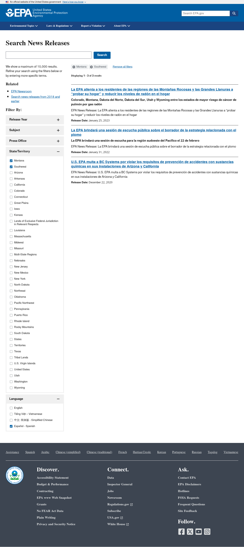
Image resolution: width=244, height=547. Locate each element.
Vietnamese (231, 452)
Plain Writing (46, 517)
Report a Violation (91, 26)
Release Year (18, 119)
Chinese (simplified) (68, 452)
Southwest (99, 67)
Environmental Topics (22, 26)
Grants (41, 504)
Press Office (17, 141)
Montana (81, 67)
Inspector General (119, 484)
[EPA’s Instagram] (207, 531)
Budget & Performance (53, 484)
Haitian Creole (142, 452)
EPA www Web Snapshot (54, 498)
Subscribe (114, 511)
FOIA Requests (188, 498)
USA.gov (113, 517)
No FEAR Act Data (50, 511)
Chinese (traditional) (99, 452)
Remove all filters (122, 67)
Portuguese (179, 452)
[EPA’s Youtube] (198, 531)
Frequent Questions (191, 504)
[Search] (234, 13)
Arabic (45, 452)
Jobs (110, 491)
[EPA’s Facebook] (181, 531)
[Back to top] (234, 537)
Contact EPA (187, 478)
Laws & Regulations (57, 26)
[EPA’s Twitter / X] (190, 531)
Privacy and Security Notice (56, 524)
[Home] (36, 13)
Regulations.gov (118, 504)
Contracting (45, 491)
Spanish (30, 452)
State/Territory (19, 151)
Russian (196, 452)
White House (116, 524)
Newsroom (114, 498)
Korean (161, 452)
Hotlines (183, 491)
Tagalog (212, 452)
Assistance (12, 452)
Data (110, 478)
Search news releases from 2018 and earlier (35, 99)
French (122, 452)
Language (16, 399)
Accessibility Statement (53, 478)
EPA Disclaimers (189, 484)
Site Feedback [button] (187, 511)
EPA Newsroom (21, 91)
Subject (14, 130)
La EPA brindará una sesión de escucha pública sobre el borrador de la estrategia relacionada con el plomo (153, 132)
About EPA (120, 26)
